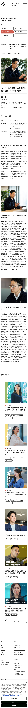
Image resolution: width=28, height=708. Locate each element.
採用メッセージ (17, 647)
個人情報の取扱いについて (14, 695)
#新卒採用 (13, 415)
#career (3, 53)
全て (2, 645)
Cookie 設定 (14, 698)
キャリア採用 (16, 663)
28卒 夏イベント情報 (19, 674)
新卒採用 (15, 669)
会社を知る (3, 647)
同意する (14, 705)
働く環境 (3, 654)
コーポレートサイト (5, 662)
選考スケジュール (18, 665)
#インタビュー (10, 53)
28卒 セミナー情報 (18, 673)
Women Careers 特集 (18, 654)
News (2, 660)
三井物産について (17, 645)
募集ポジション (18, 667)
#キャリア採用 (17, 53)
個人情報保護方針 (4, 664)
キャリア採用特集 (17, 652)
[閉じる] (26, 682)
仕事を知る (3, 652)
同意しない (14, 702)
